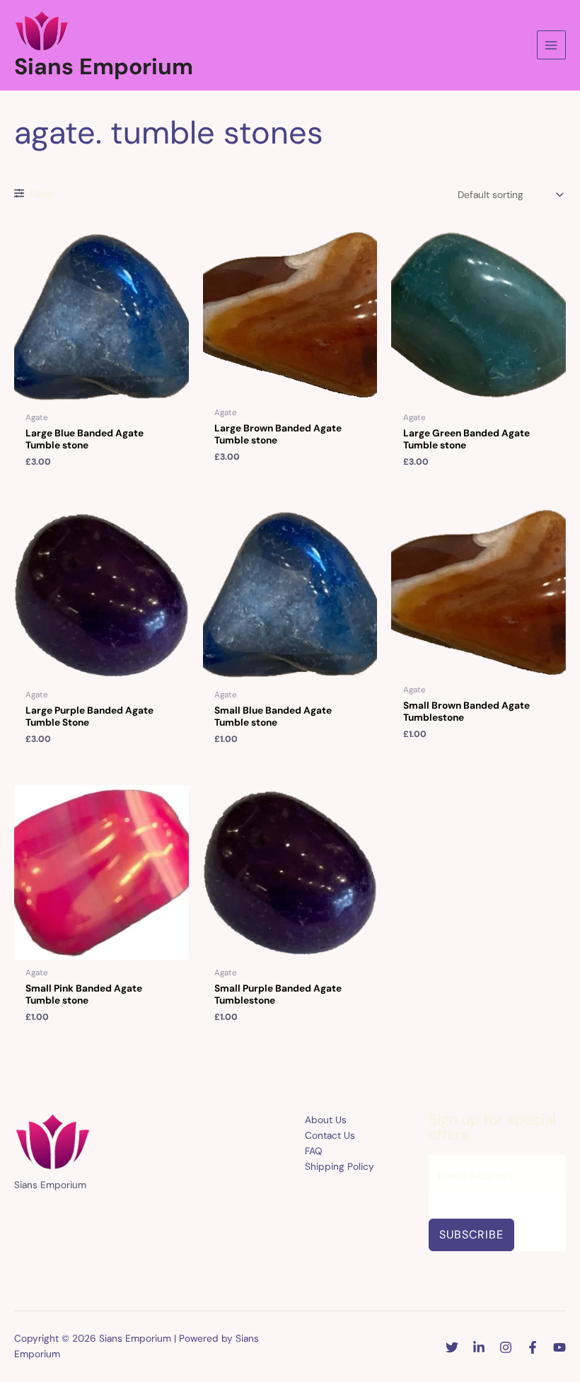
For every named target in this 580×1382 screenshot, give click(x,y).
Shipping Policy (339, 1166)
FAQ (314, 1150)
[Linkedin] (478, 1347)
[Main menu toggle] (551, 44)
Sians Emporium (103, 66)
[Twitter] (452, 1347)
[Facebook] (532, 1347)
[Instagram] (505, 1347)
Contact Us (330, 1135)
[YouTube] (559, 1347)
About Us (326, 1119)
